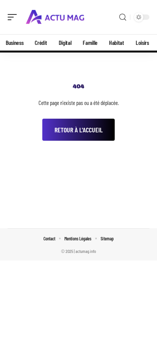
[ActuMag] (55, 17)
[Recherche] (122, 17)
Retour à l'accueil (78, 130)
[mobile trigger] (14, 17)
